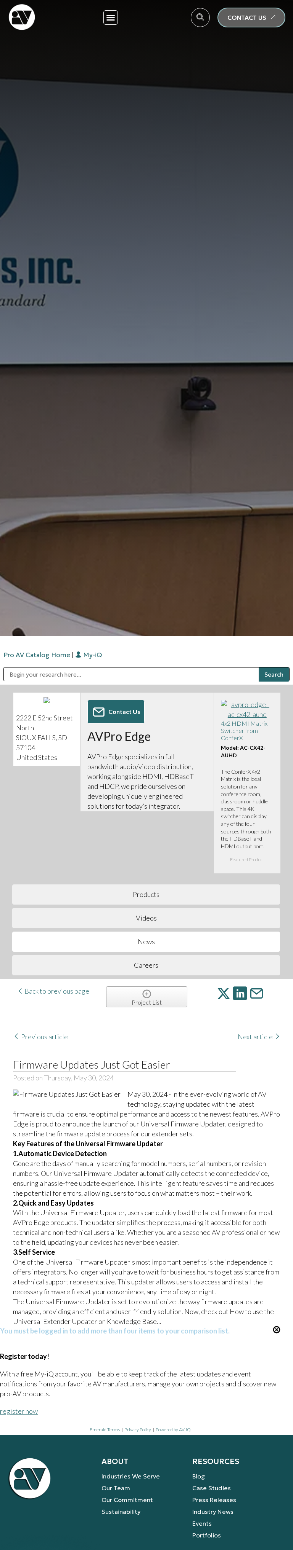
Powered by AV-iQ (173, 1429)
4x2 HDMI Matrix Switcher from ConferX (244, 730)
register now (19, 1411)
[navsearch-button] (200, 17)
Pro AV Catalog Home (37, 655)
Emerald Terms (105, 1429)
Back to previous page (56, 991)
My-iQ (92, 655)
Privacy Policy (137, 1429)
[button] (110, 17)
